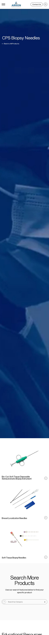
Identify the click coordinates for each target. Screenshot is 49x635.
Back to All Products (10, 44)
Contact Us (36, 4)
